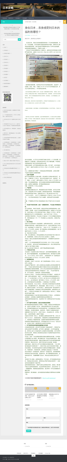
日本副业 (6, 47)
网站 (27, 419)
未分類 (5, 74)
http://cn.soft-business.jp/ (49, 374)
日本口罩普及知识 (8, 174)
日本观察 (6, 71)
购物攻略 (6, 83)
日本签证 (18, 15)
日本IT (5, 44)
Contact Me (31, 15)
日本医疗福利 (28, 18)
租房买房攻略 (7, 80)
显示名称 (28, 414)
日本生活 (5, 15)
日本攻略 (8, 4)
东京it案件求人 (7, 146)
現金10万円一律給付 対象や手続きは (12, 157)
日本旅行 (6, 56)
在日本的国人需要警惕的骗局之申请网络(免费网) (42, 392)
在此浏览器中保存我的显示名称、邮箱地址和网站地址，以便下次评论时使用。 (44, 424)
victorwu (28, 32)
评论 (27, 405)
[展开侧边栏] (64, 19)
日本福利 (25, 15)
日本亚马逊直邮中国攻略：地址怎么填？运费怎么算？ (30, 392)
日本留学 (6, 62)
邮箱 (45, 414)
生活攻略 (34, 18)
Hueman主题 (16, 456)
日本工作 (11, 15)
